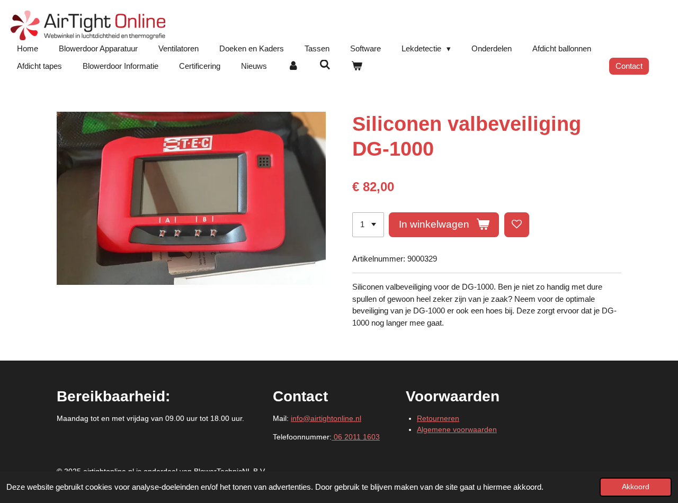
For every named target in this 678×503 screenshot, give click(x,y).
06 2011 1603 (356, 437)
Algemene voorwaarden (457, 429)
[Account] (293, 66)
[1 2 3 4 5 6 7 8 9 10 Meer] (368, 224)
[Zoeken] (325, 65)
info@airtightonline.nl (326, 418)
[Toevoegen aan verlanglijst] (516, 224)
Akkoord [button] (635, 487)
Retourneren (438, 418)
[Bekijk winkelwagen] (357, 66)
